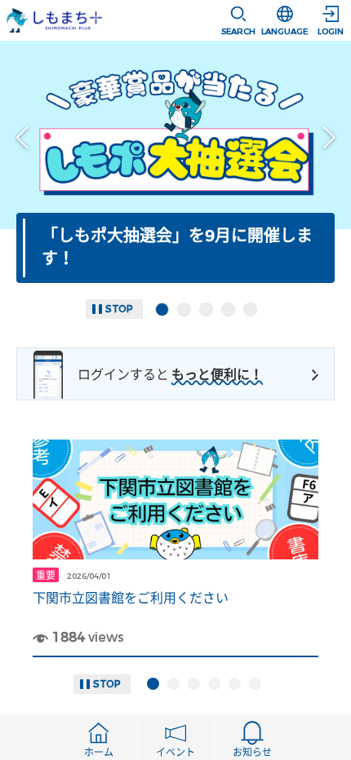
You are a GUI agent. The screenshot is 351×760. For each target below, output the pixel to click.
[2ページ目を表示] (184, 309)
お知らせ (252, 752)
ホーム (98, 752)
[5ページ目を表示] (250, 309)
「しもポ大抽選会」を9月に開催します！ (177, 247)
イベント (175, 752)
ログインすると (123, 374)
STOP (119, 309)
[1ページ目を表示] (162, 309)
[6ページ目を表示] (255, 684)
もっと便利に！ (217, 374)
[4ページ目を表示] (228, 309)
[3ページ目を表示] (206, 309)
